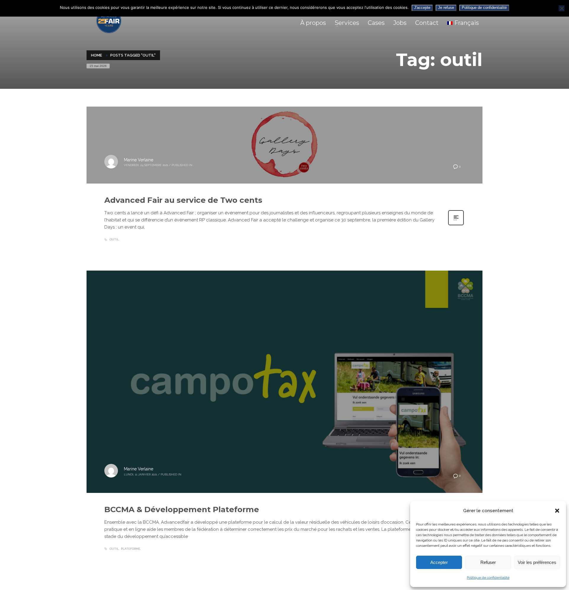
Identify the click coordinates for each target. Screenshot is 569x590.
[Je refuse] (562, 8)
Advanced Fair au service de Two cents (183, 200)
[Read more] (456, 224)
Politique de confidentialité (488, 577)
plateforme (130, 548)
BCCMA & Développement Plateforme (181, 509)
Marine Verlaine (138, 159)
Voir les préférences (537, 562)
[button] (557, 511)
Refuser (488, 562)
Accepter (439, 562)
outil (114, 239)
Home (96, 55)
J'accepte (422, 7)
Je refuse (446, 7)
